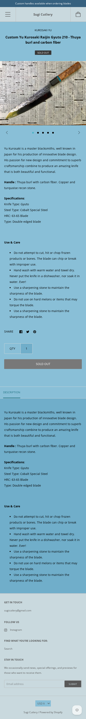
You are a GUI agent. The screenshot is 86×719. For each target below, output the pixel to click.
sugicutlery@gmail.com (17, 610)
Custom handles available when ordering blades (43, 3)
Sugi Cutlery (31, 712)
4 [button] (48, 133)
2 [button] (38, 133)
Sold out (43, 364)
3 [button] (43, 133)
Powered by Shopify (51, 712)
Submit (73, 684)
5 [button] (53, 133)
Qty (12, 348)
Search (8, 648)
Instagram (16, 630)
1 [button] (33, 133)
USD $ (41, 703)
